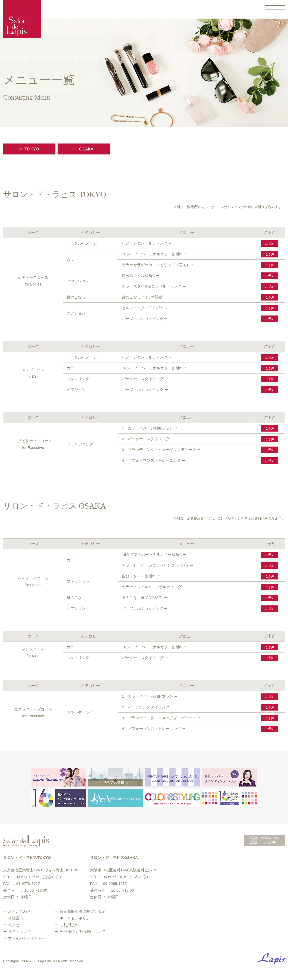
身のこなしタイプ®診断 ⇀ (144, 297)
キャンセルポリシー (77, 918)
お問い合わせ (19, 911)
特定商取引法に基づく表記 (82, 911)
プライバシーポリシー (27, 938)
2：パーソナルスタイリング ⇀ (148, 439)
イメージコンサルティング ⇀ (147, 243)
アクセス (15, 925)
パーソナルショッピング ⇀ (145, 389)
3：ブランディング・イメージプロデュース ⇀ (161, 450)
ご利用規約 (69, 925)
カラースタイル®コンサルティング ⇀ (154, 286)
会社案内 (15, 918)
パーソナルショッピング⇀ (144, 319)
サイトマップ (19, 932)
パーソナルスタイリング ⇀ (145, 379)
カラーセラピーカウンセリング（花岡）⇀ (157, 265)
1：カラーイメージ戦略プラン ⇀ (150, 428)
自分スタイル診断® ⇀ (140, 275)
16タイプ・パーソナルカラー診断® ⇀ (154, 254)
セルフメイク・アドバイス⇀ (146, 308)
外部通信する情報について (82, 932)
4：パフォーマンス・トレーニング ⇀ (153, 460)
